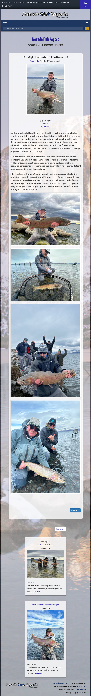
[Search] (87, 28)
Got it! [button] (85, 4)
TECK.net (83, 686)
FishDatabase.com (80, 689)
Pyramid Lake (34, 61)
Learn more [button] (7, 6)
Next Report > (75, 510)
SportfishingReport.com (60, 683)
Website (47, 127)
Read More (36, 592)
